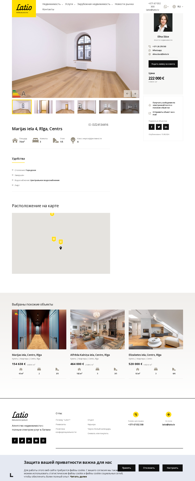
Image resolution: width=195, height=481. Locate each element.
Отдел (91, 419)
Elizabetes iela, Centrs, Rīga (145, 355)
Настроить (172, 467)
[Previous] (127, 93)
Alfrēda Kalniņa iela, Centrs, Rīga (90, 355)
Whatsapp (157, 50)
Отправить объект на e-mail (164, 113)
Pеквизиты (61, 424)
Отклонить (149, 467)
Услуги (69, 4)
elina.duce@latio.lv (161, 54)
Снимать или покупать (98, 433)
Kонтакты (48, 9)
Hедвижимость (51, 4)
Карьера (92, 424)
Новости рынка (124, 4)
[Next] (135, 93)
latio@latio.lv (152, 9)
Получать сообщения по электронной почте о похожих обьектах (164, 105)
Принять (126, 467)
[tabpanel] (75, 55)
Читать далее (78, 476)
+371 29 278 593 (159, 46)
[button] (61, 242)
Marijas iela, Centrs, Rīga (27, 355)
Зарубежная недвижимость (93, 4)
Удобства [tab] (18, 158)
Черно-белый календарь (99, 428)
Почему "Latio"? (63, 419)
